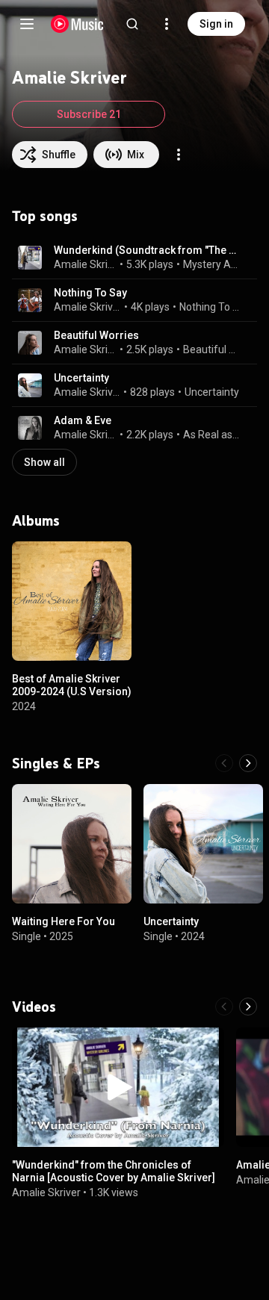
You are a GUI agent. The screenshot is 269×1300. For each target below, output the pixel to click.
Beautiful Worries (96, 335)
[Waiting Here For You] (72, 844)
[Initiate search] (132, 24)
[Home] (77, 24)
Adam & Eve (82, 420)
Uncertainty (81, 378)
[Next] (248, 763)
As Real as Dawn (211, 435)
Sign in (216, 24)
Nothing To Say (90, 293)
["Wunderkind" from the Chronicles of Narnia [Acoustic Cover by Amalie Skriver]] (118, 1087)
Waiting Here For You (63, 921)
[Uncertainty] (203, 844)
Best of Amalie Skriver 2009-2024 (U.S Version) (72, 685)
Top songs (45, 216)
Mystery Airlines (211, 264)
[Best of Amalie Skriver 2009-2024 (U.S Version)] (72, 601)
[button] (30, 258)
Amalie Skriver (85, 264)
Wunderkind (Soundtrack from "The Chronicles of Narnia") (147, 250)
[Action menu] (178, 154)
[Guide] (27, 24)
